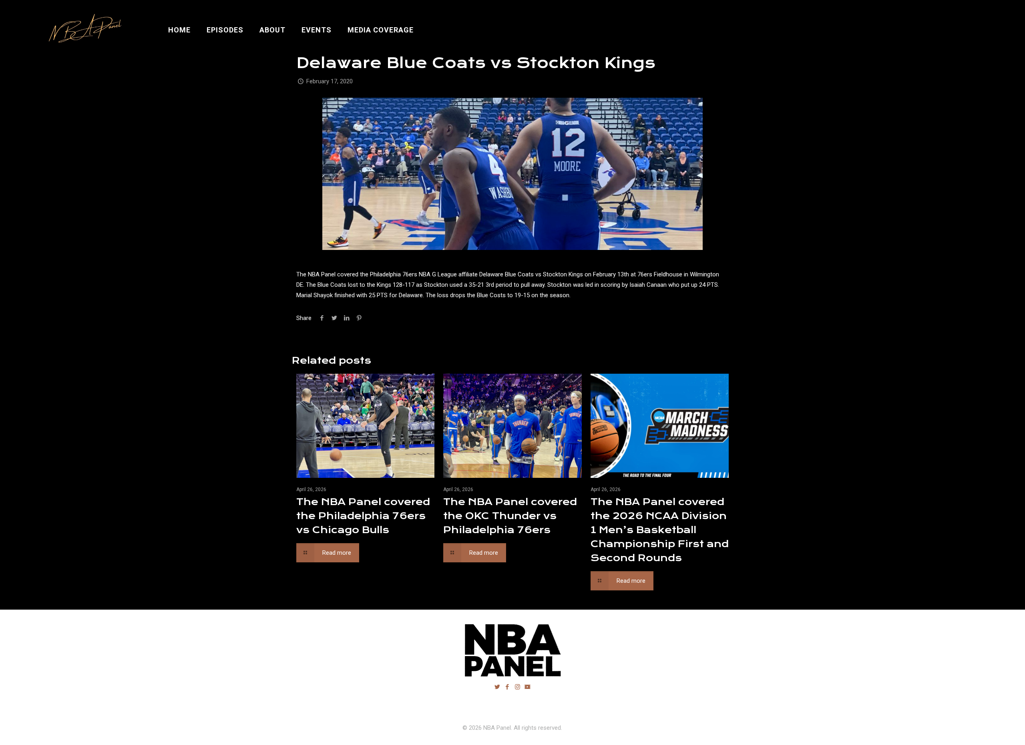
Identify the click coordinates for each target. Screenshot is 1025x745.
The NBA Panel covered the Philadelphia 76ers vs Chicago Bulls (363, 516)
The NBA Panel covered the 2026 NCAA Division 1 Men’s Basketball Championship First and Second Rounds (660, 530)
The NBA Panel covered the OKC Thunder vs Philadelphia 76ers (510, 516)
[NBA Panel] (83, 30)
